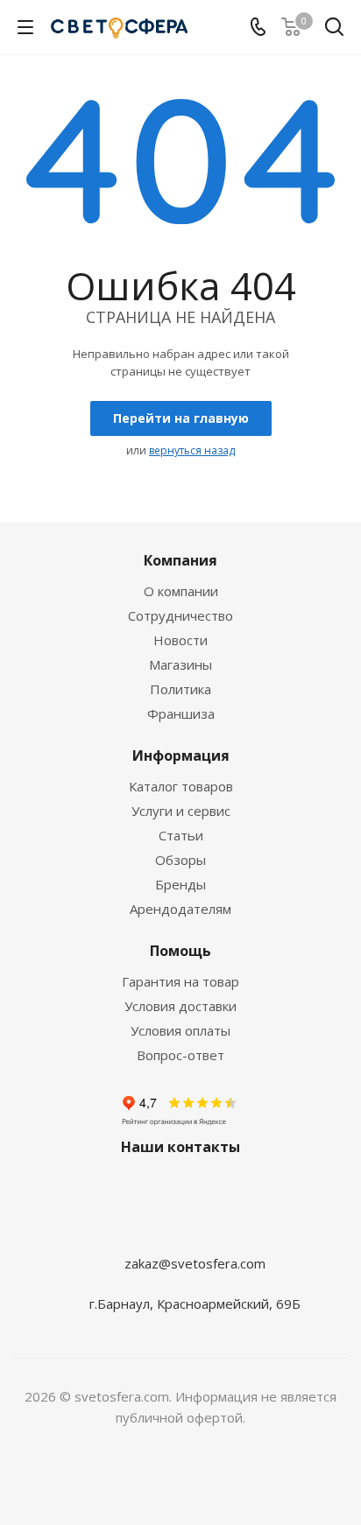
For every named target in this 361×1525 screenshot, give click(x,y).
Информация (181, 755)
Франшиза (181, 713)
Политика (180, 689)
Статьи (181, 835)
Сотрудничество (180, 615)
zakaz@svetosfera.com (194, 1263)
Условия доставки (180, 1006)
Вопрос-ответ (180, 1055)
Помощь (180, 950)
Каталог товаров (181, 786)
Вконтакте (176, 1229)
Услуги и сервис (180, 810)
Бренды (180, 884)
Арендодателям (180, 908)
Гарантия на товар (180, 981)
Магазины (180, 664)
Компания (180, 560)
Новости (180, 640)
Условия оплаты (180, 1030)
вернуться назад (192, 450)
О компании (181, 591)
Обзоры (180, 859)
